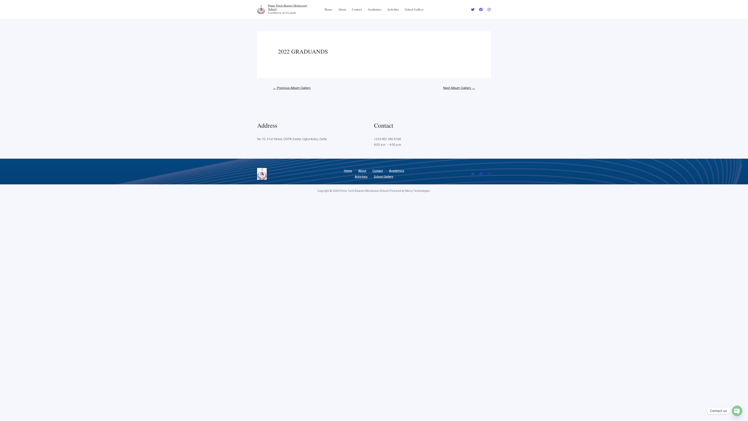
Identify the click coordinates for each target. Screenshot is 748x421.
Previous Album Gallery (292, 88)
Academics (374, 9)
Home (328, 9)
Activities (393, 9)
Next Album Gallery (459, 88)
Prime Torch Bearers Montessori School (287, 7)
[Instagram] (489, 9)
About (342, 9)
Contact (357, 9)
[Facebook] (481, 9)
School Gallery (414, 9)
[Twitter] (473, 9)
